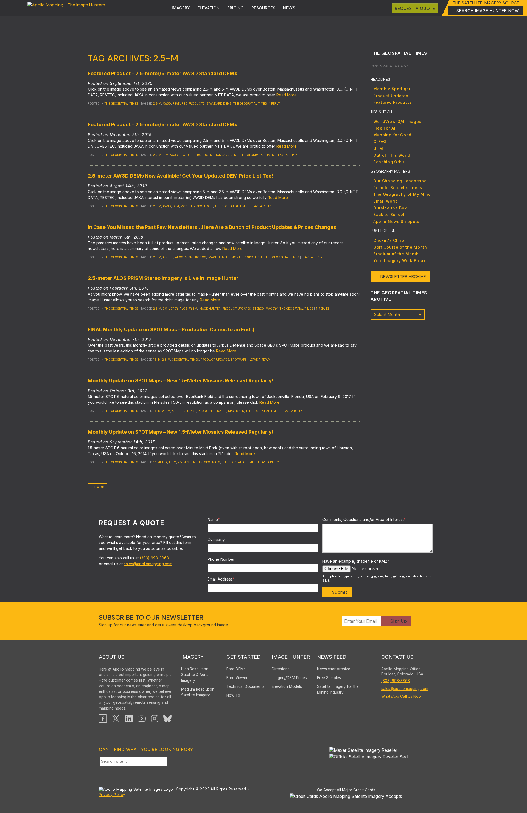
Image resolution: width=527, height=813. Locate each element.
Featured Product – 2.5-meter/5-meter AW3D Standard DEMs (162, 73)
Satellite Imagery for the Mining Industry (338, 689)
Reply (274, 103)
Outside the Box (390, 208)
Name (214, 519)
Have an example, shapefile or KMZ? (355, 561)
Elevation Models (287, 686)
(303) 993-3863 (154, 558)
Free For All (385, 128)
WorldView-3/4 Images (397, 121)
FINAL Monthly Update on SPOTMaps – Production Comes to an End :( (171, 329)
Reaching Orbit (389, 161)
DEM (176, 206)
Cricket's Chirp (388, 240)
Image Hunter (219, 257)
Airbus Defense (184, 411)
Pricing (235, 8)
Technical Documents (245, 686)
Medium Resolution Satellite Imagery (197, 692)
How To (233, 695)
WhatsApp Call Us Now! (401, 696)
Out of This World (391, 155)
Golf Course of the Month (400, 247)
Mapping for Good (392, 135)
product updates (236, 308)
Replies (323, 308)
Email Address (221, 579)
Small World (385, 201)
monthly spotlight (197, 206)
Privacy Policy (112, 794)
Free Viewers (238, 677)
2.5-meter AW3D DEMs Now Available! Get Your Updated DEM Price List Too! (180, 176)
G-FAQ (379, 141)
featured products (189, 103)
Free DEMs (236, 669)
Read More (286, 94)
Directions (281, 669)
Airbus (168, 257)
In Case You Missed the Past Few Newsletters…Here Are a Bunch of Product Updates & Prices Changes (212, 227)
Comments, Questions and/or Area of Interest (364, 519)
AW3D (167, 103)
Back (97, 487)
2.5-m (157, 103)
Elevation (208, 8)
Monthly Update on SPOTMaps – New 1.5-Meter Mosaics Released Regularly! (180, 380)
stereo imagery (265, 308)
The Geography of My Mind (402, 194)
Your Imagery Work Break (399, 260)
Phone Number (221, 559)
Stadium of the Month (396, 253)
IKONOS (200, 257)
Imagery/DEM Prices (289, 677)
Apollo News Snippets (396, 221)
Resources (263, 8)
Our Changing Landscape (400, 180)
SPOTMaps (239, 359)
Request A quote (415, 8)
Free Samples (329, 677)
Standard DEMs (218, 103)
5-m (165, 154)
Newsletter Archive (403, 276)
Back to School (389, 214)
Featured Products (392, 102)
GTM (378, 148)
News (289, 8)
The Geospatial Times (121, 103)
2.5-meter (170, 308)
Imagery (181, 8)
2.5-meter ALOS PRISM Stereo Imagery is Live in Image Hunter (163, 278)
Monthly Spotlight (392, 88)
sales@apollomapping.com (148, 563)
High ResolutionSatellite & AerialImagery (195, 675)
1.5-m (157, 359)
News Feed (331, 657)
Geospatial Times (185, 359)
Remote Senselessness (397, 187)
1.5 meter (160, 462)
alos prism (184, 257)
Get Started (243, 657)
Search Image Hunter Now (487, 10)
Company (216, 539)
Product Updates (390, 95)
